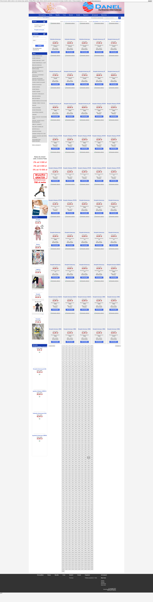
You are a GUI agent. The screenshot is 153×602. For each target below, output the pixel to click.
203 (69, 387)
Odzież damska (36, 87)
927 (82, 536)
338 (85, 414)
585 (76, 465)
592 (66, 467)
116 (79, 368)
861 (63, 523)
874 (73, 525)
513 (69, 451)
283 (69, 403)
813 (69, 513)
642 (66, 478)
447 (82, 436)
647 (82, 478)
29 (88, 350)
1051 (63, 563)
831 (63, 517)
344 (73, 416)
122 (66, 370)
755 (76, 500)
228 (85, 391)
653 (69, 480)
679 (88, 484)
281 (63, 403)
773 (69, 505)
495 (76, 447)
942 (66, 540)
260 (92, 397)
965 (76, 544)
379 (88, 422)
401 (63, 428)
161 (63, 379)
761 (63, 503)
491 (63, 447)
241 (63, 395)
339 (88, 414)
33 (69, 352)
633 (69, 476)
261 (63, 399)
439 (88, 434)
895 (76, 529)
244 (73, 395)
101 (63, 366)
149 (88, 374)
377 (82, 422)
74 (72, 360)
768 (85, 503)
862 (66, 523)
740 (92, 496)
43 (69, 354)
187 (82, 383)
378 (85, 422)
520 (92, 451)
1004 (73, 552)
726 (79, 494)
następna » (118, 345)
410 (92, 428)
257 (82, 397)
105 (76, 366)
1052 (66, 563)
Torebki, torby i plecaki (38, 103)
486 (79, 445)
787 (82, 507)
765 (76, 503)
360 (92, 418)
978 (85, 546)
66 (79, 358)
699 (88, 488)
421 (63, 432)
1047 (82, 560)
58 (85, 356)
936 (79, 538)
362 (66, 420)
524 (73, 453)
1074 (73, 567)
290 (92, 403)
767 (82, 503)
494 (73, 447)
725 (76, 494)
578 (85, 463)
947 (82, 540)
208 (85, 387)
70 (91, 358)
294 (73, 405)
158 (85, 376)
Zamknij (150, 1)
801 (63, 511)
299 (88, 405)
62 (66, 358)
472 (66, 443)
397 (82, 426)
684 (73, 486)
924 (73, 536)
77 (82, 360)
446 (79, 436)
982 (66, 548)
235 (76, 393)
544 (73, 457)
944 (73, 540)
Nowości (71, 15)
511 (63, 451)
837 (82, 517)
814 (73, 513)
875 (76, 525)
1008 (85, 552)
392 (66, 426)
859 (88, 521)
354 (73, 418)
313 (69, 410)
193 (69, 385)
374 (73, 422)
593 (69, 467)
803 (69, 511)
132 (66, 372)
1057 (82, 563)
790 (92, 507)
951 (63, 542)
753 (69, 500)
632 (66, 476)
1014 (73, 554)
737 (82, 496)
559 (88, 459)
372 (66, 422)
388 (85, 424)
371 (63, 422)
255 (76, 397)
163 (69, 379)
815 (76, 513)
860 (92, 521)
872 (66, 525)
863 (69, 523)
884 (73, 527)
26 (79, 350)
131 (63, 372)
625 (76, 474)
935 (76, 538)
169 (88, 379)
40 (74, 21)
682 (66, 486)
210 (92, 387)
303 (69, 407)
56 (79, 356)
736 (79, 496)
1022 (66, 556)
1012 (66, 554)
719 (88, 492)
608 (85, 469)
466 (79, 441)
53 (69, 356)
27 (82, 350)
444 (73, 436)
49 (88, 354)
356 (79, 418)
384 (73, 424)
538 (85, 455)
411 (63, 430)
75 (75, 360)
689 (88, 486)
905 (76, 532)
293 (69, 405)
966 (79, 544)
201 (63, 387)
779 (88, 505)
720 (92, 492)
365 (76, 420)
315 (76, 410)
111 (63, 368)
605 (76, 469)
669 (88, 482)
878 (85, 525)
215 (76, 389)
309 (88, 407)
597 (82, 467)
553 (69, 459)
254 (73, 397)
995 (76, 550)
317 (82, 410)
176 (79, 381)
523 (69, 453)
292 (66, 405)
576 (79, 463)
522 (66, 453)
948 (85, 540)
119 (88, 368)
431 (63, 434)
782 (66, 507)
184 (73, 383)
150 (92, 374)
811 (63, 513)
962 (66, 544)
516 (79, 451)
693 (69, 488)
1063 (69, 565)
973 (69, 546)
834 (73, 517)
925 (76, 536)
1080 (92, 567)
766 (79, 503)
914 (73, 534)
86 (79, 362)
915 (76, 534)
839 (88, 517)
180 (92, 381)
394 (73, 426)
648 (85, 478)
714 (73, 492)
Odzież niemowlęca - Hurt (39, 62)
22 (66, 350)
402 (66, 428)
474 (73, 443)
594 (73, 467)
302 (66, 407)
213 (69, 389)
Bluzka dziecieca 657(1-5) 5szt (39, 347)
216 (79, 389)
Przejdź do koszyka (39, 29)
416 (79, 430)
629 (88, 474)
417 (82, 430)
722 (66, 494)
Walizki (34, 105)
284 (73, 403)
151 (63, 376)
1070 (92, 565)
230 (92, 391)
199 (88, 385)
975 (76, 546)
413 (69, 430)
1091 (63, 571)
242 (66, 395)
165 (76, 379)
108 (85, 366)
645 (76, 478)
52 (66, 356)
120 (92, 368)
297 (82, 405)
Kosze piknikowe (36, 110)
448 (85, 436)
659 (88, 480)
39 (88, 352)
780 (92, 505)
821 (63, 515)
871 (63, 525)
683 (69, 486)
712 (66, 492)
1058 (85, 563)
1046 (79, 560)
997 (82, 550)
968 (85, 544)
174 (73, 381)
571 (63, 463)
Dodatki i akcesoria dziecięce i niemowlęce (38, 79)
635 (76, 476)
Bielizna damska (36, 96)
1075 (76, 567)
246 (79, 395)
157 (82, 376)
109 (88, 366)
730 (92, 494)
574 (73, 463)
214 (73, 389)
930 (92, 536)
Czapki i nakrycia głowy (38, 82)
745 (76, 498)
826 (79, 515)
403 (69, 428)
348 (85, 416)
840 (92, 517)
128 (85, 370)
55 (75, 356)
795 (76, 509)
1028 (85, 556)
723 (69, 494)
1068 (85, 565)
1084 (73, 569)
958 (85, 542)
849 (88, 519)
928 (85, 536)
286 (79, 403)
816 (79, 513)
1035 (76, 558)
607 (82, 469)
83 (69, 362)
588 (85, 465)
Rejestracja (103, 583)
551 (63, 459)
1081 (63, 569)
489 (88, 445)
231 (63, 393)
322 (66, 412)
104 (73, 366)
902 (66, 532)
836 (79, 517)
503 (69, 449)
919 (88, 534)
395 (76, 426)
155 (76, 376)
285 (76, 403)
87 (82, 362)
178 (85, 381)
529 (88, 453)
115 (76, 368)
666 (79, 482)
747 (82, 498)
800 (92, 509)
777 (82, 505)
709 (88, 490)
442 (66, 436)
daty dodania (96, 21)
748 (85, 498)
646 (79, 478)
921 (63, 536)
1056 (79, 563)
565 (76, 461)
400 (92, 426)
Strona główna (42, 15)
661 (63, 482)
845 (76, 519)
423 (69, 432)
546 (79, 457)
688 (85, 486)
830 (92, 515)
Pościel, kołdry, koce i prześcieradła (38, 121)
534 (73, 455)
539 (88, 455)
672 (66, 484)
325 (76, 412)
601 (63, 469)
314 (73, 410)
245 (76, 395)
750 (92, 498)
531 (63, 455)
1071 (63, 567)
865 (76, 523)
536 (79, 455)
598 (85, 467)
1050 (92, 560)
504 (73, 449)
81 (63, 362)
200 (92, 385)
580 (92, 463)
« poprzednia (52, 345)
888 (85, 527)
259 (88, 397)
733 (69, 496)
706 (79, 490)
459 (88, 438)
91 (63, 364)
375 (76, 422)
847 (82, 519)
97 (82, 364)
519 (88, 451)
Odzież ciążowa (36, 91)
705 (76, 490)
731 (63, 496)
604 (73, 469)
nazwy (103, 21)
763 (69, 503)
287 (82, 403)
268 (85, 399)
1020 (92, 554)
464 (73, 441)
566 (79, 461)
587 (82, 465)
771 (63, 505)
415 (76, 430)
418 (85, 430)
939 (88, 538)
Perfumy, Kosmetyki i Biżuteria (37, 72)
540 (92, 455)
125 (76, 370)
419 (88, 430)
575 (76, 463)
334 (73, 414)
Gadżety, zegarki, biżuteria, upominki (39, 136)
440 (92, 434)
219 (88, 389)
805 (76, 511)
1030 (92, 556)
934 (73, 538)
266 (79, 399)
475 (76, 443)
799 (88, 509)
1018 (85, 554)
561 (63, 461)
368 (85, 420)
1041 (63, 560)
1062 (66, 565)
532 (66, 455)
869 (88, 523)
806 (79, 511)
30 (71, 21)
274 (73, 401)
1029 (88, 556)
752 (66, 500)
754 (73, 500)
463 (69, 441)
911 (63, 534)
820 (92, 513)
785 (76, 507)
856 (79, 521)
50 (78, 21)
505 (76, 449)
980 (92, 546)
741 (63, 498)
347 (82, 416)
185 (76, 383)
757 (82, 500)
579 (88, 463)
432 (66, 434)
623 (69, 474)
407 (82, 428)
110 (92, 366)
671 (63, 484)
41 (63, 354)
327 (82, 412)
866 (79, 523)
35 (73, 21)
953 (69, 542)
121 (63, 370)
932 (66, 538)
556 (79, 459)
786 (79, 507)
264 (73, 399)
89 (88, 362)
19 (88, 348)
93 (69, 364)
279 (88, 401)
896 (79, 529)
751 (63, 500)
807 (82, 511)
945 (76, 540)
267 (82, 399)
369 (88, 420)
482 (66, 445)
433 (69, 434)
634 (73, 476)
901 (63, 532)
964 (73, 544)
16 (79, 348)
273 (69, 401)
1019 (88, 554)
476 (79, 443)
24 (72, 350)
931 (63, 538)
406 (79, 428)
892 (66, 529)
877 (82, 525)
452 (66, 438)
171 (63, 381)
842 (66, 519)
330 (92, 412)
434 (73, 434)
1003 (69, 552)
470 (92, 441)
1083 (69, 569)
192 (66, 385)
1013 (69, 554)
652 (66, 480)
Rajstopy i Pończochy (38, 93)
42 (66, 354)
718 (85, 492)
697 (82, 488)
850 (92, 519)
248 (85, 395)
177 (82, 381)
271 (63, 401)
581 (63, 465)
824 (73, 515)
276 (79, 401)
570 (92, 461)
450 (92, 436)
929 (88, 536)
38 (85, 352)
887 (82, 527)
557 (82, 459)
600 (92, 467)
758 (85, 500)
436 (79, 434)
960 (92, 542)
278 (85, 401)
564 (73, 461)
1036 (79, 558)
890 (92, 527)
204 (73, 387)
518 (85, 451)
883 (69, 527)
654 (73, 480)
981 (63, 548)
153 (69, 376)
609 (88, 469)
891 (63, 529)
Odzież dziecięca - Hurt (38, 60)
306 (79, 407)
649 (88, 478)
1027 (82, 556)
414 (73, 430)
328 (85, 412)
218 (85, 389)
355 (76, 418)
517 (82, 451)
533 (69, 455)
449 (88, 436)
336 (79, 414)
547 (82, 457)
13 (69, 348)
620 (92, 472)
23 (69, 350)
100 (92, 364)
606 (79, 469)
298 (85, 405)
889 (88, 527)
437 (82, 434)
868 (85, 523)
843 (69, 519)
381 (63, 424)
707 (82, 490)
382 (66, 424)
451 (63, 438)
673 (69, 484)
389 (88, 424)
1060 (92, 563)
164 (73, 379)
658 (85, 480)
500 (92, 447)
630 (92, 474)
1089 (88, 569)
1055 (76, 563)
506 (79, 449)
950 (92, 540)
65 (75, 358)
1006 (79, 552)
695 (76, 488)
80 (91, 360)
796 (79, 509)
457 (82, 438)
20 (68, 21)
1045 (76, 560)
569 (88, 461)
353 (69, 418)
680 (92, 484)
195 (76, 385)
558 (85, 459)
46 (79, 354)
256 (79, 397)
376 (79, 422)
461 (63, 441)
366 (79, 420)
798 (85, 509)
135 (76, 372)
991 (63, 550)
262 (66, 399)
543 (69, 457)
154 (73, 376)
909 (88, 532)
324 (73, 412)
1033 (69, 558)
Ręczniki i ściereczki (37, 126)
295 (76, 405)
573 (69, 463)
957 (82, 542)
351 (63, 418)
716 (79, 492)
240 (92, 393)
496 (79, 447)
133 (69, 372)
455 (76, 438)
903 (69, 532)
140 (92, 372)
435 (76, 434)
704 (73, 490)
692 (66, 488)
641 (63, 478)
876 (79, 525)
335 (76, 414)
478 (85, 443)
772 (66, 505)
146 (79, 374)
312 (66, 410)
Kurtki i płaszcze (36, 84)
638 (85, 476)
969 (88, 544)
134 (73, 372)
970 (92, 544)
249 (88, 395)
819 (88, 513)
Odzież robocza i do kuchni (39, 100)
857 (82, 521)
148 (85, 374)
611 (63, 472)
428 (85, 432)
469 (88, 441)
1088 (85, 569)
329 (88, 412)
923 (69, 536)
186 (79, 383)
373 (69, 422)
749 (88, 498)
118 (85, 368)
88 (85, 362)
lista (120, 21)
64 (72, 358)
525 (76, 453)
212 (66, 389)
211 (63, 389)
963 (69, 544)
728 (85, 494)
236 (79, 393)
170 (92, 379)
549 (88, 457)
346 (79, 416)
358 (85, 418)
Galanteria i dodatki (37, 112)
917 (82, 534)
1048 (85, 560)
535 (76, 455)
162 (66, 379)
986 (79, 548)
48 (85, 354)
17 (82, 348)
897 (82, 529)
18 (85, 348)
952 (66, 542)
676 (79, 484)
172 (66, 381)
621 (63, 474)
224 (73, 391)
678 (85, 484)
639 (88, 476)
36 (79, 352)
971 (63, 546)
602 (66, 469)
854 (73, 521)
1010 (92, 552)
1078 (85, 567)
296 (79, 405)
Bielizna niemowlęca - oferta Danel (38, 68)
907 (82, 532)
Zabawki (34, 114)
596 (79, 467)
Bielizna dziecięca (37, 65)
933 (69, 538)
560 (92, 459)
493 (69, 447)
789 (88, 507)
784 (73, 507)
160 (92, 376)
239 (88, 393)
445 (76, 436)
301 (63, 407)
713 (69, 492)
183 (69, 383)
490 (92, 445)
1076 (79, 567)
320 (92, 410)
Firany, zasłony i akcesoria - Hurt (39, 117)
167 (82, 379)
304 (73, 407)
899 (88, 529)
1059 (88, 563)
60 (91, 356)
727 (82, 494)
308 (85, 407)
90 (91, 362)
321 (63, 412)
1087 (82, 569)
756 (79, 500)
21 (63, 350)
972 (66, 546)
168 (85, 379)
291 (63, 405)
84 (72, 362)
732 (66, 496)
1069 (88, 565)
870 (92, 523)
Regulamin (86, 15)
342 (66, 416)
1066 (79, 565)
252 (66, 397)
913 (69, 534)
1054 (73, 563)
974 (73, 546)
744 (73, 498)
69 (88, 358)
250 (92, 395)
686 (79, 486)
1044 (73, 560)
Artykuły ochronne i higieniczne (38, 75)
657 (82, 480)
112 (66, 368)
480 (92, 443)
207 (82, 387)
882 (66, 527)
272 (66, 401)
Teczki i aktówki (36, 107)
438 (85, 434)
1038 (85, 558)
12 (66, 348)
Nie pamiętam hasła (37, 48)
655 (76, 480)
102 (66, 366)
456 (79, 438)
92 (66, 364)
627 (82, 474)
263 (69, 399)
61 (63, 358)
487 (82, 445)
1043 (69, 560)
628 (85, 474)
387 (82, 424)
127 (82, 370)
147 (82, 374)
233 (69, 393)
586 (79, 465)
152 (66, 376)
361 (63, 420)
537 (82, 455)
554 (73, 459)
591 (63, 467)
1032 (66, 558)
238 (85, 393)
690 (92, 486)
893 (69, 529)
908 (85, 532)
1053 (69, 563)
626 (79, 474)
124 (73, 370)
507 (82, 449)
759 (88, 500)
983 (69, 548)
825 (76, 515)
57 (82, 356)
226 (79, 391)
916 (79, 534)
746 (79, 498)
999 (88, 550)
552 (66, 459)
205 (76, 387)
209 (88, 387)
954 (73, 542)
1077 (82, 567)
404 (73, 428)
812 (66, 513)
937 (82, 538)
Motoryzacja (35, 129)
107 (82, 366)
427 (82, 432)
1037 (82, 558)
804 (73, 511)
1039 (88, 558)
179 (88, 381)
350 (92, 416)
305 (76, 407)
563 (69, 461)
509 (88, 449)
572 (66, 463)
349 (88, 416)
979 (88, 546)
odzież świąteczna (37, 55)
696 (79, 488)
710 (92, 490)
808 (85, 511)
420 (92, 430)
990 (92, 548)
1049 (88, 560)
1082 (66, 569)
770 (92, 503)
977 (82, 546)
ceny (100, 21)
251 (63, 397)
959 (88, 542)
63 (69, 358)
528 (85, 453)
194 (73, 385)
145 (76, 374)
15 (66, 21)
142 (66, 374)
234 (73, 393)
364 (73, 420)
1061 (63, 565)
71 (63, 360)
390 (92, 424)
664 (73, 482)
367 (82, 420)
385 (76, 424)
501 (63, 449)
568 (85, 461)
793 (69, 509)
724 (73, 494)
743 (69, 498)
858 (85, 521)
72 (66, 360)
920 (92, 534)
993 (69, 550)
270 (92, 399)
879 (88, 525)
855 (76, 521)
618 (85, 472)
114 (72, 368)
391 (63, 426)
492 (66, 447)
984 (73, 548)
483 (69, 445)
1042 (66, 560)
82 (66, 362)
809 (88, 511)
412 (66, 430)
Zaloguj (102, 580)
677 (82, 484)
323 (69, 412)
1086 (79, 569)
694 (73, 488)
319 (88, 410)
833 (69, 517)
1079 (88, 567)
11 (63, 348)
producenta (107, 21)
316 (79, 410)
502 (66, 449)
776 (79, 505)
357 (82, 418)
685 (76, 486)
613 (69, 472)
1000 (92, 550)
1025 (76, 556)
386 (79, 424)
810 (92, 511)
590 (92, 465)
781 (63, 507)
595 (76, 467)
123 (69, 370)
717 (82, 492)
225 (76, 391)
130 (92, 370)
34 (72, 352)
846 (79, 519)
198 (85, 385)
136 (79, 372)
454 (73, 438)
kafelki (117, 21)
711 (63, 492)
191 (63, 385)
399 (88, 426)
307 (82, 407)
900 (92, 529)
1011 (63, 554)
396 (79, 426)
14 (72, 348)
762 (66, 503)
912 (66, 534)
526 (79, 453)
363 (69, 420)
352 (66, 418)
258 (85, 397)
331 (63, 414)
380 (92, 422)
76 (79, 360)
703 (69, 490)
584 (73, 465)
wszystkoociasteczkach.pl (95, 1)
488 (85, 445)
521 (63, 453)
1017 (82, 554)
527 (82, 453)
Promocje (71, 577)
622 (66, 474)
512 (66, 451)
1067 (82, 565)
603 (69, 469)
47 (82, 354)
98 (85, 364)
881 (63, 527)
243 (69, 395)
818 (85, 513)
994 (73, 550)
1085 (76, 569)
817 (82, 513)
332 (66, 414)
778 (85, 505)
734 (73, 496)
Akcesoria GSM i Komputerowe (36, 140)
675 (76, 484)
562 (66, 461)
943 (69, 540)
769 (88, 503)
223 (69, 391)
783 (69, 507)
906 (79, 532)
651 (63, 480)
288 (85, 403)
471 (63, 443)
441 (63, 436)
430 (92, 432)
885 (76, 527)
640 (92, 476)
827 (82, 515)
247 (82, 395)
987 (82, 548)
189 (88, 383)
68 (85, 358)
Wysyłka (58, 15)
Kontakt (78, 15)
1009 (88, 552)
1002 (66, 552)
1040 (92, 558)
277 (82, 401)
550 (92, 457)
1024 (73, 556)
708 (85, 490)
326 (79, 412)
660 (92, 480)
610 (92, 469)
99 (88, 364)
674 (73, 484)
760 (92, 500)
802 (66, 511)
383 (69, 424)
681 (63, 486)
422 (66, 432)
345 (76, 416)
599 (88, 467)
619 (88, 472)
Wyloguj (102, 582)
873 (69, 525)
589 (88, 465)
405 (76, 428)
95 (75, 364)
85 (75, 362)
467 (82, 441)
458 (85, 438)
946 (79, 540)
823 (69, 515)
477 (82, 443)
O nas (64, 15)
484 (73, 445)
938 (85, 538)
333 (69, 414)
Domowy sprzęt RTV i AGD (39, 133)
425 (76, 432)
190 (92, 383)
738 (85, 496)
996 (79, 550)
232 (66, 393)
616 (79, 472)
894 (73, 529)
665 (76, 482)
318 (85, 410)
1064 (73, 565)
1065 (76, 565)
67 (82, 358)
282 (66, 403)
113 (69, 368)
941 (63, 540)
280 (92, 401)
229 (88, 391)
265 (76, 399)
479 (88, 443)
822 (66, 515)
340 (92, 414)
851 (63, 521)
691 (63, 488)
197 (82, 385)
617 (82, 472)
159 (88, 376)
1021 (63, 556)
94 (72, 364)
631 (63, 476)
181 (63, 383)
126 (79, 370)
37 (82, 352)
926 (79, 536)
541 (63, 457)
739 (88, 496)
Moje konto (104, 15)
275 (76, 401)
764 (73, 503)
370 (92, 420)
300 (92, 405)
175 (76, 381)
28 (85, 350)
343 (69, 416)
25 (69, 21)
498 (85, 447)
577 (82, 463)
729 (88, 494)
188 (85, 383)
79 (88, 360)
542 (66, 457)
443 (69, 436)
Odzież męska (35, 89)
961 (63, 544)
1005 (76, 552)
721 (63, 494)
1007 (82, 552)
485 (76, 445)
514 (73, 451)
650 (92, 478)
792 (66, 509)
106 (79, 366)
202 (66, 387)
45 (76, 21)
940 (92, 538)
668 (85, 482)
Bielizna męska (36, 98)
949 (88, 540)
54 (72, 356)
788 (85, 507)
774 (73, 505)
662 (66, 482)
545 (76, 457)
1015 (76, 554)
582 (66, 465)
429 (88, 432)
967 (82, 544)
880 (92, 525)
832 (66, 517)
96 (79, 364)
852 (66, 521)
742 (66, 498)
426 (79, 432)
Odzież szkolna (36, 58)
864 (73, 523)
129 (88, 370)
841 (63, 519)
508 (85, 449)
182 (66, 383)
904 (73, 532)
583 (69, 465)
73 (69, 360)
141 (63, 374)
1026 (79, 556)
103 (69, 366)
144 (73, 374)
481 (63, 445)
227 (82, 391)
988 (85, 548)
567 (82, 461)
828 (85, 515)
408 (85, 428)
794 (73, 509)
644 (73, 478)
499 (88, 447)
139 (88, 372)
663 (69, 482)
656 (79, 480)
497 (82, 447)
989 (88, 548)
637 (82, 476)
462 (66, 441)
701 (63, 490)
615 (76, 472)
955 (76, 542)
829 (88, 515)
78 (85, 360)
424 (73, 432)
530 (92, 453)
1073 (69, 567)
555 (76, 459)
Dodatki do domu (36, 131)
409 (88, 428)
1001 (63, 552)
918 (85, 534)
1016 (79, 554)
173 (69, 381)
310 (92, 407)
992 (66, 550)
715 (76, 492)
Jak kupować (95, 15)
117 (82, 368)
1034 (73, 558)
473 (69, 443)
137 (82, 372)
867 (82, 523)
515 (76, 451)
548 (85, 457)
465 (76, 441)
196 (79, 385)
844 (73, 519)
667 (82, 482)
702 (66, 490)
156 (79, 376)
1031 (63, 558)
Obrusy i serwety (37, 124)
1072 (66, 567)
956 (79, 542)
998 (85, 550)
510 (92, 449)
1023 (69, 556)
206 (79, 387)
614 (73, 472)
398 (85, 426)
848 (85, 519)
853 (69, 521)
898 (85, 529)
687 (82, 486)
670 (92, 482)
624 (73, 474)
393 (69, 426)
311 (63, 410)
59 (88, 356)
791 (63, 509)
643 (69, 478)
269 (88, 399)
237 (82, 393)
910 (92, 532)
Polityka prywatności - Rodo (91, 577)
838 (85, 517)
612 (66, 472)
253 (69, 397)
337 (82, 414)
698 (85, 488)
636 (79, 476)
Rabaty (50, 15)
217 (82, 389)
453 (69, 438)
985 (76, 548)
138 (85, 372)
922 (66, 536)
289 (88, 403)
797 (82, 509)
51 (63, 356)
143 (69, 374)
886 (79, 527)
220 (92, 389)
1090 (92, 569)
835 (76, 517)
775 (76, 505)
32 (66, 352)
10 (64, 21)
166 (79, 379)
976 (79, 546)
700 (92, 488)
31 (63, 352)
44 (72, 354)
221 (63, 391)
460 (92, 438)
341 (63, 416)
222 (66, 391)
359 (88, 418)
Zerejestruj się (36, 49)
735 (76, 496)
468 (85, 441)
